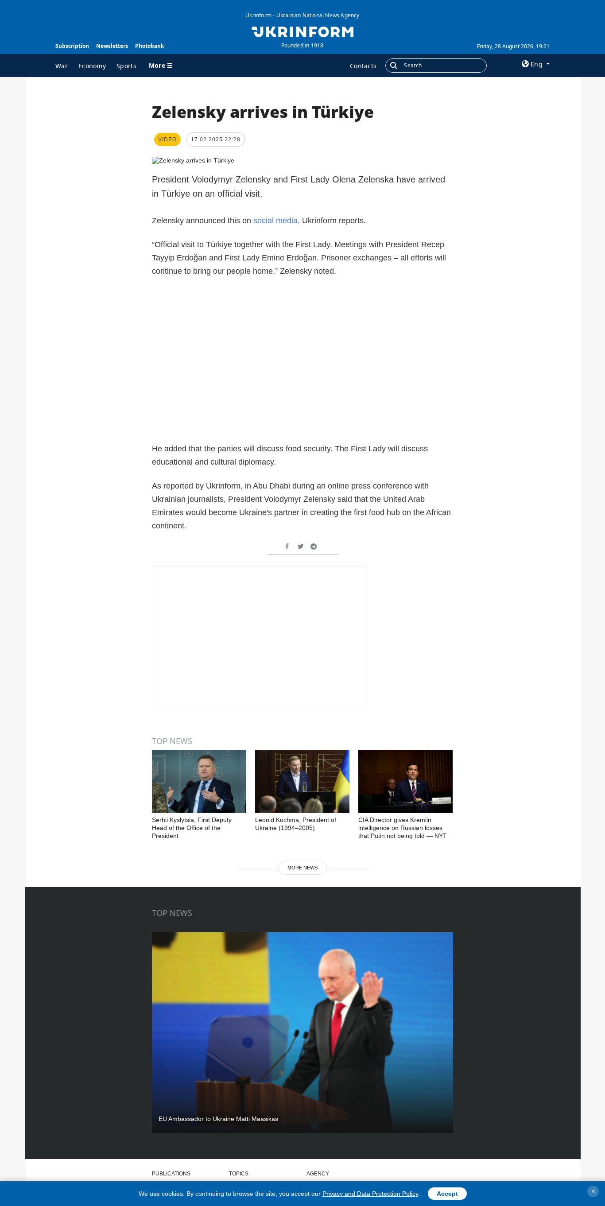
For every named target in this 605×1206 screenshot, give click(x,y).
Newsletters (112, 46)
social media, (276, 220)
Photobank (149, 46)
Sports (126, 66)
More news (302, 867)
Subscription (72, 46)
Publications (171, 1174)
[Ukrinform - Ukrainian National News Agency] (302, 31)
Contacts (363, 66)
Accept (447, 1193)
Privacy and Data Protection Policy (370, 1193)
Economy (92, 66)
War (61, 66)
